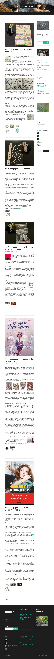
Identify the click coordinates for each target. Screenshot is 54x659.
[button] (9, 81)
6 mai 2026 (7, 53)
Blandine (20, 208)
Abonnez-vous (46, 151)
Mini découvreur (24, 13)
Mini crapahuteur (16, 13)
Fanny (6, 131)
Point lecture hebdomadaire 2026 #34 (42, 62)
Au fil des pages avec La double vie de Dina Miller (18, 508)
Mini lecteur (31, 13)
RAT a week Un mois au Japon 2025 (43, 145)
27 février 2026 (7, 170)
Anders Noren (44, 655)
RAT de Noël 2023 (42, 133)
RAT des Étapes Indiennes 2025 (44, 139)
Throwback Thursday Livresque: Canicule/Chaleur (41, 73)
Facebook (6, 619)
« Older (7, 599)
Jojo (10, 53)
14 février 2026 (7, 251)
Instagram (6, 617)
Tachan (24, 443)
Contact (45, 13)
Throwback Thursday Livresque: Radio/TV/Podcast (41, 77)
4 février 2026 (7, 363)
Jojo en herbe (27, 6)
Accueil (6, 13)
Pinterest (6, 621)
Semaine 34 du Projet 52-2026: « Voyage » (43, 66)
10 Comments (14, 53)
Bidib (18, 591)
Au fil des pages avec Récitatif (17, 169)
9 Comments (16, 251)
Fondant (21, 591)
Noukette (6, 453)
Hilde (13, 132)
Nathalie (20, 443)
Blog (10, 13)
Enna (17, 130)
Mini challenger (38, 13)
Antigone (11, 300)
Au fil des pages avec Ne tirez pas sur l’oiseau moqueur (19, 248)
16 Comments (16, 363)
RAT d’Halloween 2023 (42, 136)
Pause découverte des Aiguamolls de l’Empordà (42, 70)
